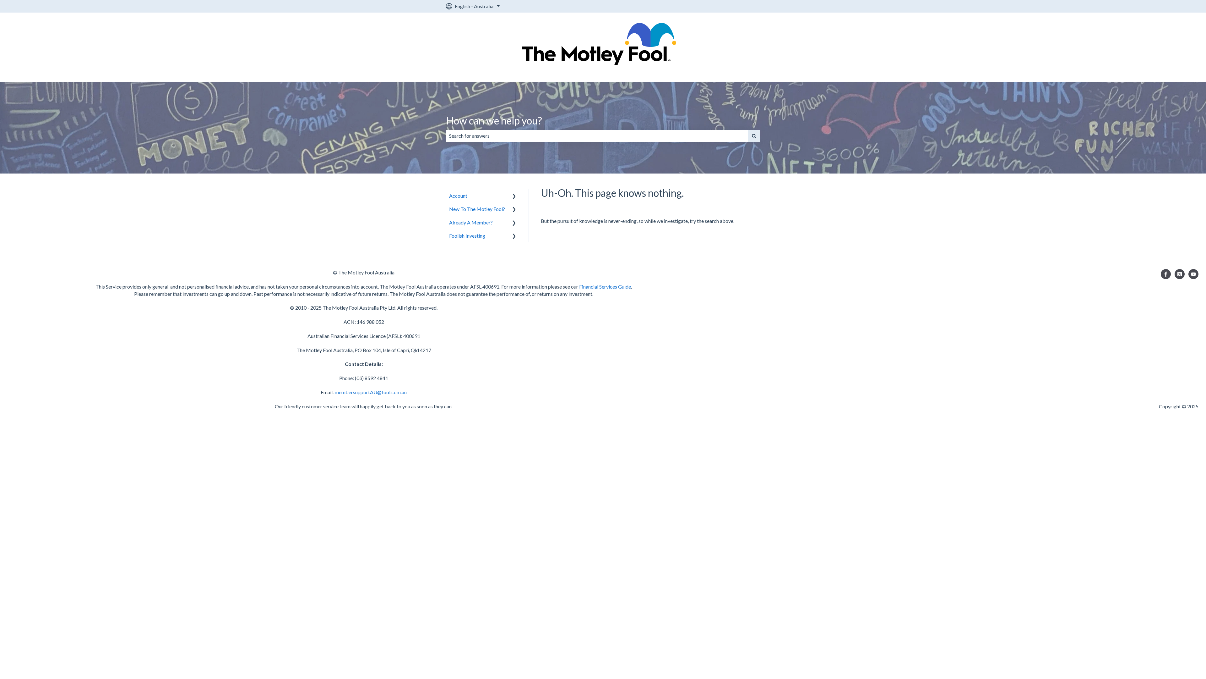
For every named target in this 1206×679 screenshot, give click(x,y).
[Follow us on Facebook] (1166, 274)
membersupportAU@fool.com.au (371, 392)
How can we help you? (494, 120)
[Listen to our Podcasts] (1193, 274)
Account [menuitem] (458, 196)
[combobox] (597, 136)
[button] (514, 196)
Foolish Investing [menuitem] (467, 236)
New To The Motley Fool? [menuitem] (477, 209)
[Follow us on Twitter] (1180, 274)
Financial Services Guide (605, 287)
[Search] (754, 136)
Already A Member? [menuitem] (471, 222)
